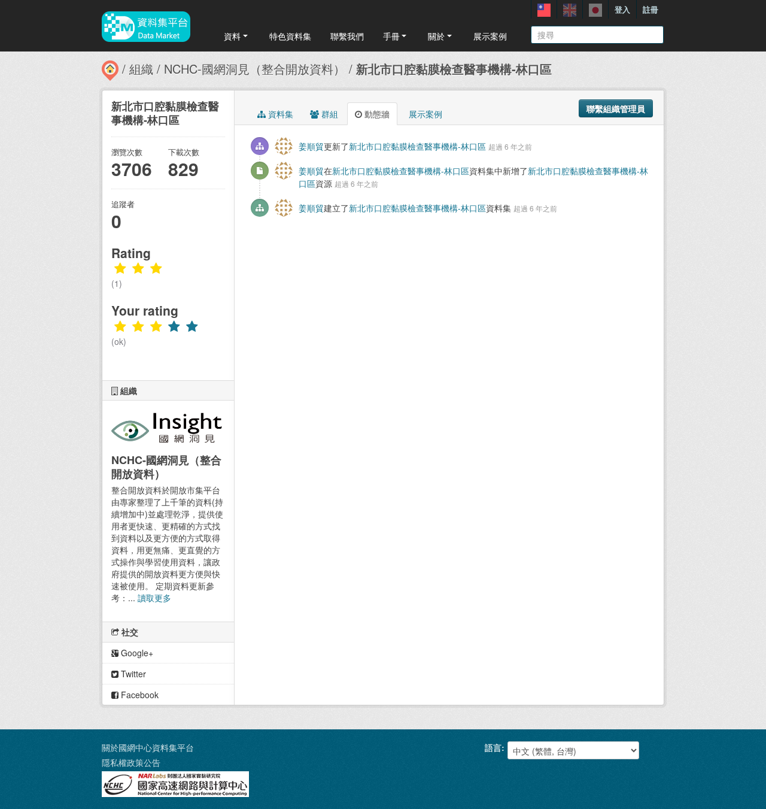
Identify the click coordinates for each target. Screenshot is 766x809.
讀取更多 (154, 598)
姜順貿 (311, 146)
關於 (436, 36)
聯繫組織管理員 (615, 108)
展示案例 (490, 36)
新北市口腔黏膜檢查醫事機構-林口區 (454, 68)
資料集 (279, 114)
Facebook (138, 695)
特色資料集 (290, 36)
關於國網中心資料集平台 (148, 747)
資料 (232, 36)
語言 (493, 747)
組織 (141, 68)
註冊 (650, 9)
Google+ (135, 653)
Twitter (132, 674)
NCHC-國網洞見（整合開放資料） (254, 68)
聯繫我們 (347, 36)
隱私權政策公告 (131, 762)
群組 (328, 114)
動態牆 (376, 114)
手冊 (391, 36)
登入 (622, 9)
